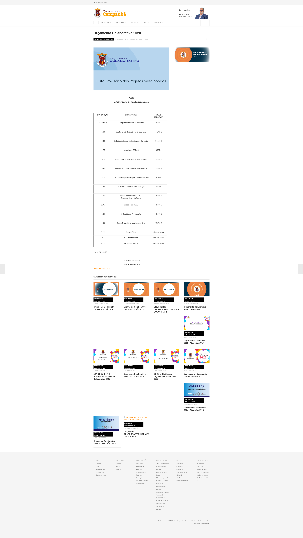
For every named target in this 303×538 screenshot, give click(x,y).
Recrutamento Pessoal (160, 488)
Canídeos (179, 466)
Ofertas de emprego (203, 475)
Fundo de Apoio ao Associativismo (162, 502)
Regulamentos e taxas (161, 473)
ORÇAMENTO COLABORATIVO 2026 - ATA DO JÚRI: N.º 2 (166, 309)
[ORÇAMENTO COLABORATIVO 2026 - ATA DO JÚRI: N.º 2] (166, 289)
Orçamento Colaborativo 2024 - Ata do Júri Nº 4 (195, 409)
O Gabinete (200, 464)
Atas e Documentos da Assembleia (162, 465)
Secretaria (179, 464)
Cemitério (179, 469)
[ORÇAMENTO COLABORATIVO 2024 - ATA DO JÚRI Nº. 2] (136, 418)
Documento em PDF (102, 268)
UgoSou (206, 523)
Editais (158, 469)
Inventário (159, 483)
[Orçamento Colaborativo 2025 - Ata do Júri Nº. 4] (196, 323)
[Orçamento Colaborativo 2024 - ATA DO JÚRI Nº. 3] (106, 423)
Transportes (100, 472)
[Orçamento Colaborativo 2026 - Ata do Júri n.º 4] (106, 289)
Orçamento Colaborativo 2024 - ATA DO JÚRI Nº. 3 (105, 442)
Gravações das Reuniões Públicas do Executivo (142, 480)
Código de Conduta (162, 492)
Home (96, 22)
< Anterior (2, 269)
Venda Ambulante (182, 481)
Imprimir (208, 39)
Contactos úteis (101, 475)
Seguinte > (300, 269)
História (98, 464)
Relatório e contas (162, 481)
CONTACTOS (158, 22)
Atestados (179, 478)
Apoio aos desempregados (202, 468)
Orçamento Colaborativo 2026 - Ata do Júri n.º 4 (105, 308)
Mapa (98, 466)
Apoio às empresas (203, 472)
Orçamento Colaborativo (99, 300)
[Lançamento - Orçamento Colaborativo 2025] (196, 356)
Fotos (118, 466)
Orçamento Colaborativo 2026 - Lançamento (195, 308)
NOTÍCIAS (147, 22)
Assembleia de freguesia (141, 473)
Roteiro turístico (101, 469)
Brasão (118, 464)
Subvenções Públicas (160, 508)
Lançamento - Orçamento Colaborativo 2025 (195, 375)
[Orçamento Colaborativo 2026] (191, 55)
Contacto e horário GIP (203, 479)
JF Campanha (106, 522)
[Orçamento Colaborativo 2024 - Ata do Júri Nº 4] (196, 390)
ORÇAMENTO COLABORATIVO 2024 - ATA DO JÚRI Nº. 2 (136, 434)
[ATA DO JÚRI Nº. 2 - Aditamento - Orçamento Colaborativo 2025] (106, 356)
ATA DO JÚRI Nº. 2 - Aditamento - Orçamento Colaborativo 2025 (104, 376)
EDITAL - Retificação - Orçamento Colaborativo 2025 (165, 376)
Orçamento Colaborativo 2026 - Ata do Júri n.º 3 (135, 308)
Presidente (139, 464)
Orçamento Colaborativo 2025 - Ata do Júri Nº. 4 (195, 342)
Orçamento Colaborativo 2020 (117, 33)
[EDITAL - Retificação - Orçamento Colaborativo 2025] (166, 356)
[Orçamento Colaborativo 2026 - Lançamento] (196, 289)
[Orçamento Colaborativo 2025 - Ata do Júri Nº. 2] (136, 356)
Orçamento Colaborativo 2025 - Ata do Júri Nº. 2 (135, 375)
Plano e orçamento (162, 478)
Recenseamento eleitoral (181, 473)
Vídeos (118, 469)
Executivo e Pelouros (140, 468)
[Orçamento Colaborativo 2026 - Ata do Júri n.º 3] (136, 289)
